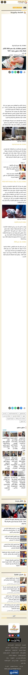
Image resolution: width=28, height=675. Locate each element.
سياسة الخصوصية (14, 666)
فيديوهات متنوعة (14, 648)
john (23, 53)
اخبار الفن (7, 648)
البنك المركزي (22, 413)
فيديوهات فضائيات (12, 655)
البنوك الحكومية (10, 419)
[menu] (5, 2)
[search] (2, 2)
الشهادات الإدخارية (16, 416)
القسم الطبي (23, 648)
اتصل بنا (7, 666)
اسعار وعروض (23, 661)
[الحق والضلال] (25, 7)
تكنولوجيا (12, 658)
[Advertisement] (14, 29)
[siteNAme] (22, 2)
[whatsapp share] (15, 72)
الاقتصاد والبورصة (17, 7)
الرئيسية (24, 645)
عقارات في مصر (15, 661)
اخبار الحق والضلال (22, 655)
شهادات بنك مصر (6, 416)
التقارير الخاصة (11, 645)
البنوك (24, 416)
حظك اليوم (23, 663)
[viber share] (12, 72)
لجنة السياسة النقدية (13, 413)
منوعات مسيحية (22, 650)
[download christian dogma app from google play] (14, 640)
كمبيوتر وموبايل (6, 653)
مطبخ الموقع (8, 650)
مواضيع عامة (23, 653)
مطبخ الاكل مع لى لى (21, 658)
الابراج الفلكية (7, 661)
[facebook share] (21, 72)
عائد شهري (22, 421)
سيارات (7, 658)
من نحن (21, 666)
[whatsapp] (9, 72)
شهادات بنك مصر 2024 (20, 419)
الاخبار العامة (18, 645)
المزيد (14, 616)
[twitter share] (18, 72)
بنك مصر (4, 413)
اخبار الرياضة (14, 650)
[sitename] (14, 628)
